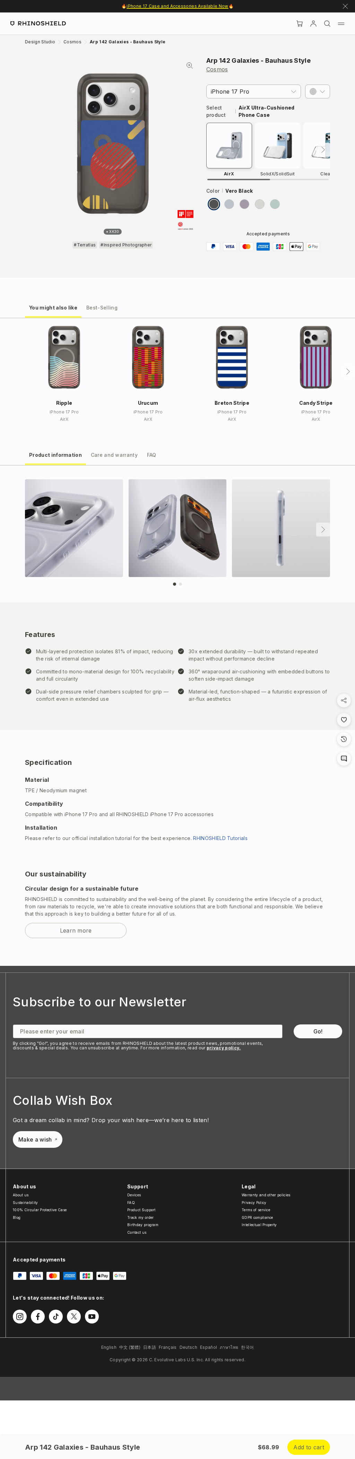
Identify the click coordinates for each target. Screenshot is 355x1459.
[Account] (313, 23)
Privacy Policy (254, 1202)
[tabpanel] (177, 715)
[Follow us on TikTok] (56, 1316)
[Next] (323, 150)
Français (168, 1347)
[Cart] (299, 23)
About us (21, 1195)
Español (208, 1347)
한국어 (247, 1347)
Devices (134, 1195)
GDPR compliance (257, 1217)
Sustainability (25, 1202)
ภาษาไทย (229, 1347)
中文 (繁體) (129, 1347)
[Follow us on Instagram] (20, 1316)
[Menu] (341, 23)
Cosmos (217, 69)
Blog (16, 1217)
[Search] (327, 23)
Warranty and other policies (266, 1195)
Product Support (141, 1210)
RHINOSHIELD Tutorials (220, 838)
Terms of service (256, 1210)
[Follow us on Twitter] (74, 1316)
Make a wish (35, 1139)
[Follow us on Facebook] (38, 1316)
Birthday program (142, 1225)
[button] (317, 91)
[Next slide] (323, 529)
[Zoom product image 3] (281, 528)
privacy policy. (224, 1047)
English (108, 1347)
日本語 (149, 1347)
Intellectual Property (259, 1225)
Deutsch (188, 1347)
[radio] (214, 204)
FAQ (131, 1202)
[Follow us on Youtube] (92, 1316)
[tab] (53, 307)
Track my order (140, 1217)
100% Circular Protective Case (40, 1210)
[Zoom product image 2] (178, 528)
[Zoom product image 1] (74, 528)
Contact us (136, 1232)
